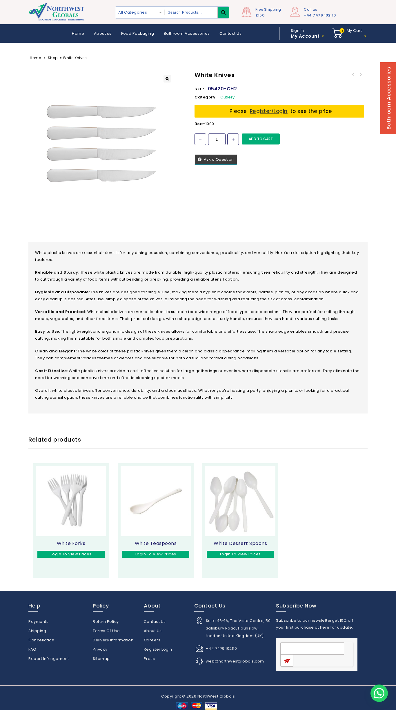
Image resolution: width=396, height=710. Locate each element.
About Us (153, 631)
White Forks (360, 75)
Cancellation (41, 640)
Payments (38, 621)
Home (78, 33)
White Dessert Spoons (353, 75)
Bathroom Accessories (187, 33)
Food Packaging (137, 33)
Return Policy (106, 621)
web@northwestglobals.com (235, 661)
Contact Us (230, 33)
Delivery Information (113, 640)
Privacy (100, 649)
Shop (53, 57)
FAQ (32, 649)
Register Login (158, 649)
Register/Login (269, 111)
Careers (152, 640)
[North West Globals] (57, 12)
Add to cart (261, 138)
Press (149, 658)
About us (103, 33)
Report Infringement (48, 658)
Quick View (54, 563)
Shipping (37, 631)
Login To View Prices (71, 554)
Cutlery (227, 97)
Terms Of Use (106, 631)
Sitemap (101, 658)
